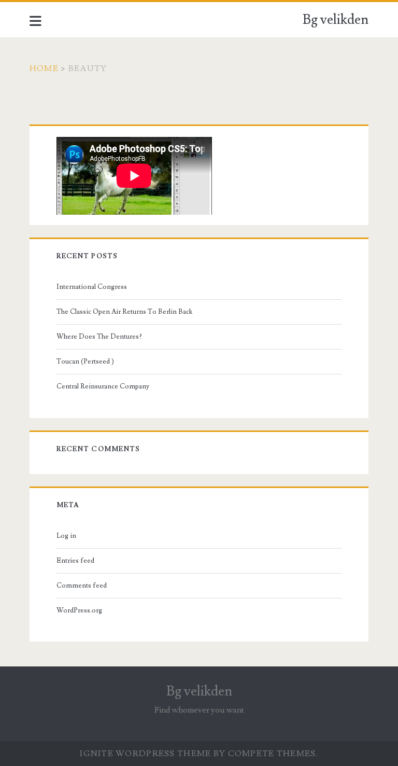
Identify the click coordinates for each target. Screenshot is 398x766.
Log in (66, 536)
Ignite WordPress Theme (145, 753)
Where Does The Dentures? (99, 336)
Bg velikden (335, 20)
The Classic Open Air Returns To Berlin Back (124, 312)
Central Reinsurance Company (102, 386)
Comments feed (81, 585)
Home (44, 68)
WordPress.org (79, 610)
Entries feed (75, 560)
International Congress (91, 287)
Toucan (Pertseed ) (85, 361)
